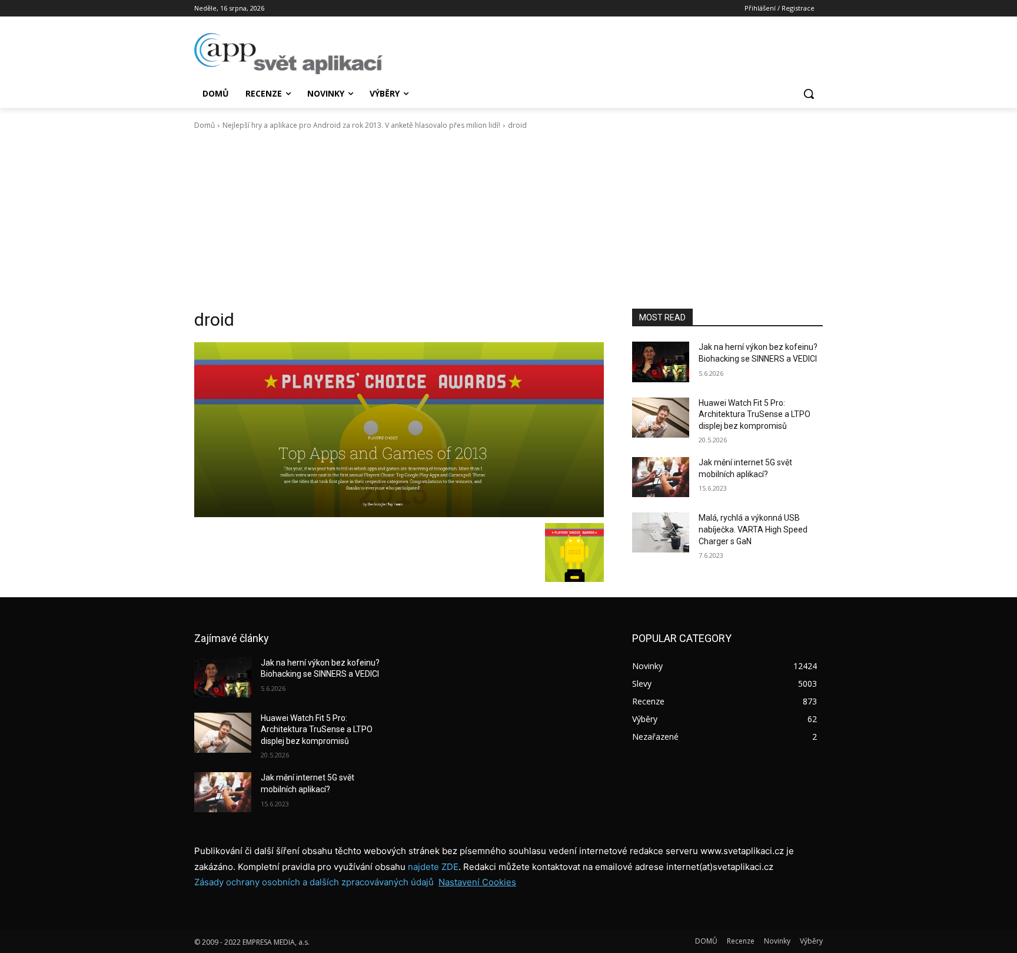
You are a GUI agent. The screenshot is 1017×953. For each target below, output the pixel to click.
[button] (809, 94)
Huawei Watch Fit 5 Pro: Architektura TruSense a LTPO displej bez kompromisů (754, 414)
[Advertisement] (508, 219)
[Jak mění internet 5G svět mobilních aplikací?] (660, 477)
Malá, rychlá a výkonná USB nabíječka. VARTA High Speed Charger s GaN (753, 529)
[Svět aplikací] (288, 53)
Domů (204, 125)
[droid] (399, 429)
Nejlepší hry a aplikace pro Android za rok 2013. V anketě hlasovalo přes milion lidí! (361, 125)
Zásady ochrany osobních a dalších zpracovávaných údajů (314, 882)
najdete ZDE (433, 866)
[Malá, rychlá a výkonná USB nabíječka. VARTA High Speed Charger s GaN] (660, 532)
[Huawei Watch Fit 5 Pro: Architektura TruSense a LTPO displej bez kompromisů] (660, 418)
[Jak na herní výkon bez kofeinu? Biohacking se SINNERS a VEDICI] (660, 362)
